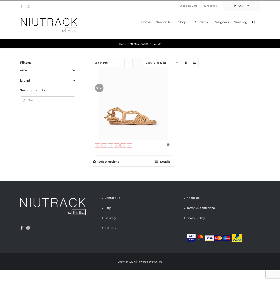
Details (165, 161)
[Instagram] (28, 228)
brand (25, 80)
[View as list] (194, 63)
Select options (108, 161)
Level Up (157, 261)
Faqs (108, 208)
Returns (110, 228)
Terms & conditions (201, 208)
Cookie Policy (196, 218)
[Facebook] (21, 228)
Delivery (110, 218)
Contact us (112, 198)
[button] (253, 21)
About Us (193, 198)
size (23, 70)
